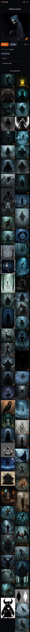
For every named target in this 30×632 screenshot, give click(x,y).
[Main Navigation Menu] (27, 2)
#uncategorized (5, 53)
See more (11, 49)
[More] (22, 44)
